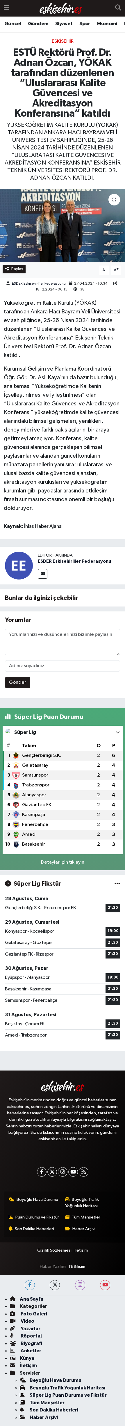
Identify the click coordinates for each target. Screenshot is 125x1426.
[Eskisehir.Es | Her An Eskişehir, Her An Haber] (61, 8)
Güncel (12, 23)
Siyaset (64, 23)
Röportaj (31, 1335)
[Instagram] (62, 1172)
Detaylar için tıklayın (62, 862)
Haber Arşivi (83, 1229)
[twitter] (55, 1285)
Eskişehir (63, 41)
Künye (27, 1358)
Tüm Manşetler (86, 1217)
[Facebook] (42, 1172)
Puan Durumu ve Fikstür (37, 1217)
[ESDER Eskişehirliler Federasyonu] (19, 565)
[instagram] (80, 1285)
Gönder (17, 682)
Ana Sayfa (31, 1299)
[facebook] (30, 1285)
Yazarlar (30, 1328)
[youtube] (105, 1285)
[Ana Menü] (6, 8)
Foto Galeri (33, 1313)
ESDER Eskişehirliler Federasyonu (39, 284)
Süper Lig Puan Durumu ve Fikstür (68, 1395)
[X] (52, 1172)
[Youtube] (73, 1172)
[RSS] (83, 1172)
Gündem (38, 23)
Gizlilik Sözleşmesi (54, 1250)
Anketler (30, 1350)
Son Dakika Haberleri (34, 1229)
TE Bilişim (76, 1266)
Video (27, 1321)
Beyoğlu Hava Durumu (37, 1199)
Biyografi (31, 1343)
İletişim (81, 1250)
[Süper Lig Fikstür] (117, 883)
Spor (84, 23)
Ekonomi (107, 23)
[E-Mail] (42, 574)
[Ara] (118, 8)
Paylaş (17, 269)
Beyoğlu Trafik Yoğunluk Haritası (82, 1202)
